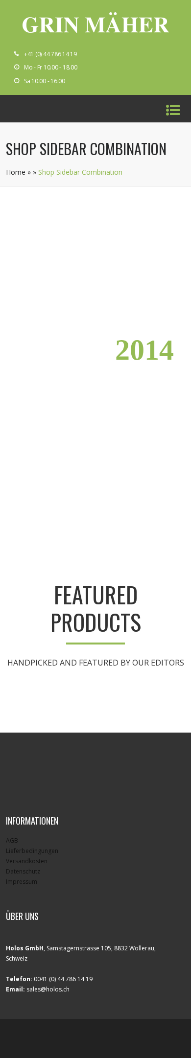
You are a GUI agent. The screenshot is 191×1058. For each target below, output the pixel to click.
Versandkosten (27, 861)
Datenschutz (23, 871)
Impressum (21, 881)
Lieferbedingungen (32, 851)
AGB (12, 840)
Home (15, 172)
